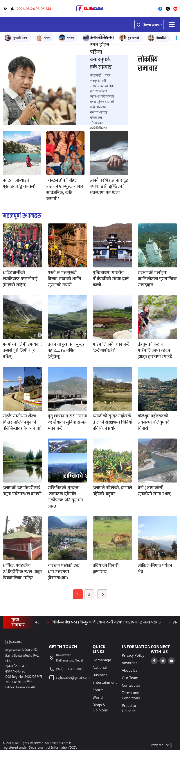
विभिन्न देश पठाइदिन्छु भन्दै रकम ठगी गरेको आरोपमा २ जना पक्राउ (89, 622)
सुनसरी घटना (20, 37)
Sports (98, 689)
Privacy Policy (133, 655)
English (161, 37)
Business (100, 675)
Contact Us (131, 685)
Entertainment (105, 682)
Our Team (130, 677)
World (98, 697)
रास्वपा (70, 37)
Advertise (129, 662)
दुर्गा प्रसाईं (133, 37)
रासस (47, 37)
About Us (129, 670)
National (100, 667)
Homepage (102, 660)
